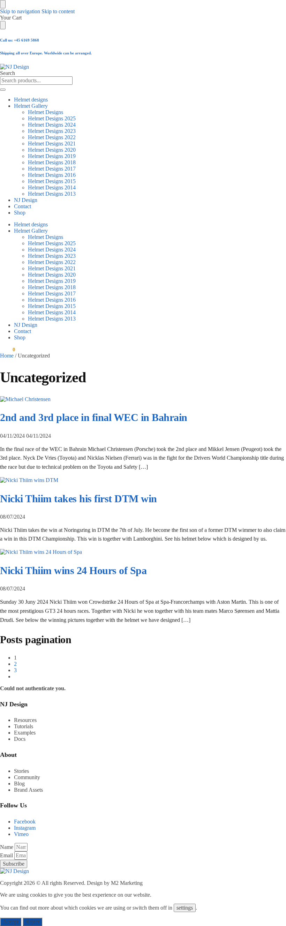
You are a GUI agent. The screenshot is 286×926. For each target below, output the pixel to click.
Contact (22, 206)
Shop (19, 213)
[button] (7, 349)
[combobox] (36, 80)
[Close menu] (3, 4)
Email (7, 855)
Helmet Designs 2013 (52, 194)
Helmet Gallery (31, 106)
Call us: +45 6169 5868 (19, 40)
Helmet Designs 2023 (52, 131)
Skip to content (58, 11)
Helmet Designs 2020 (52, 150)
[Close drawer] (3, 25)
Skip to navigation (20, 11)
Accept (10, 922)
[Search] (3, 90)
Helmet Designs (45, 112)
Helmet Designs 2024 (52, 125)
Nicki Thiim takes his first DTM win (78, 498)
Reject (32, 922)
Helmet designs (31, 100)
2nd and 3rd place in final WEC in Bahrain (93, 417)
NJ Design (25, 200)
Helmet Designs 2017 (52, 169)
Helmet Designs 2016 (52, 175)
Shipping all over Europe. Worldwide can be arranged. (46, 53)
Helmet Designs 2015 (52, 181)
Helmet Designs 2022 (52, 137)
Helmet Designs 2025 (52, 118)
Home (7, 356)
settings (184, 908)
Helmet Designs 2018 (52, 162)
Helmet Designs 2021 (52, 143)
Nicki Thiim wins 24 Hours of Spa (73, 570)
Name (7, 847)
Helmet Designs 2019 (52, 156)
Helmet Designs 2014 (52, 187)
